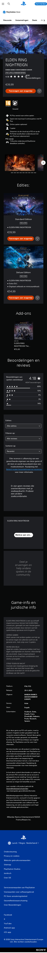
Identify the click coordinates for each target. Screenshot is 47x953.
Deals (34, 20)
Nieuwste (7, 20)
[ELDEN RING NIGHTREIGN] (20, 162)
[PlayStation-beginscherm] (23, 3)
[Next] (43, 163)
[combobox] (23, 426)
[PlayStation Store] (12, 12)
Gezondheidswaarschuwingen (17, 789)
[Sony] (41, 952)
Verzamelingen (21, 20)
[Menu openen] (3, 4)
